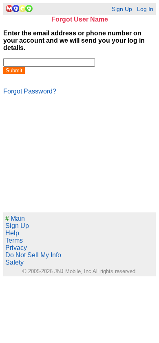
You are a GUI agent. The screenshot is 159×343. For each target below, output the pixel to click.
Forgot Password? (29, 91)
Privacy (16, 247)
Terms (14, 240)
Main (15, 218)
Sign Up (122, 9)
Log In (145, 9)
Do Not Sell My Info (33, 255)
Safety (14, 262)
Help (12, 233)
